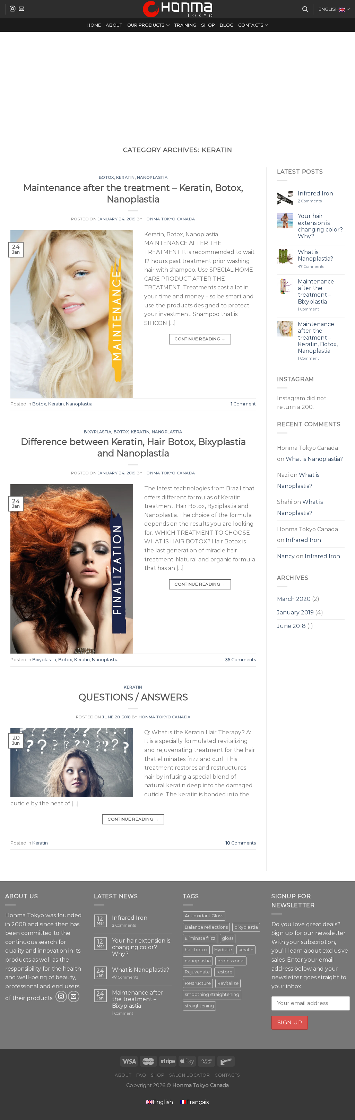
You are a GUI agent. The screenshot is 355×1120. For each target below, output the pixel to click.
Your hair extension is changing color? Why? (320, 226)
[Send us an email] (21, 9)
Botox (106, 177)
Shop (208, 25)
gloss (227, 938)
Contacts (250, 25)
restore (224, 971)
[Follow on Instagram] (12, 9)
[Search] (305, 9)
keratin (246, 949)
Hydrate (223, 949)
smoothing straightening (212, 994)
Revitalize (228, 983)
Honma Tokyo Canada (169, 219)
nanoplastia (198, 960)
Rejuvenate (197, 971)
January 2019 (295, 612)
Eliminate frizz (200, 938)
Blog (226, 25)
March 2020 (294, 599)
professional (230, 960)
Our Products (146, 25)
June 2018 (291, 626)
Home (94, 25)
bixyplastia (246, 927)
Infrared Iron (315, 193)
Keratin (125, 177)
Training (185, 25)
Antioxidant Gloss (204, 915)
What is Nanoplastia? (315, 255)
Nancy (286, 556)
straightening (199, 1005)
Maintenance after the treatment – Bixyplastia (316, 291)
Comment (243, 403)
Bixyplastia (97, 431)
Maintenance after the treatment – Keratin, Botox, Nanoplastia (318, 337)
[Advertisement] (177, 83)
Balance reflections (206, 927)
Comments (240, 659)
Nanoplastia (152, 177)
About (114, 25)
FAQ (141, 1075)
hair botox (196, 949)
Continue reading (200, 338)
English (329, 9)
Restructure (198, 983)
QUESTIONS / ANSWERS (133, 697)
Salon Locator (189, 1075)
